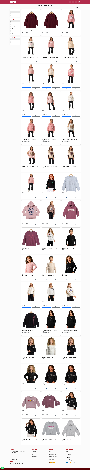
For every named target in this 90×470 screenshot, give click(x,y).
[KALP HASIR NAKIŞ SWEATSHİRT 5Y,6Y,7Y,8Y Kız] (31, 73)
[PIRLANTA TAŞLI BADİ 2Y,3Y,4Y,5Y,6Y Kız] (71, 237)
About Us (50, 451)
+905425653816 (13, 458)
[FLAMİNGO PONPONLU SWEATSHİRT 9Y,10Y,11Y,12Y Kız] (31, 183)
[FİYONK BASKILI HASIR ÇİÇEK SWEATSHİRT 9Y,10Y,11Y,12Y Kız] (71, 128)
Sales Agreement (52, 452)
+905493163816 (13, 457)
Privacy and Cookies (52, 454)
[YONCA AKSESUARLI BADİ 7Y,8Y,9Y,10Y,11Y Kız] (31, 346)
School (55, 1)
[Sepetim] (79, 2)
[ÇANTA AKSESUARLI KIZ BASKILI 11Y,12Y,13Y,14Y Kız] (51, 210)
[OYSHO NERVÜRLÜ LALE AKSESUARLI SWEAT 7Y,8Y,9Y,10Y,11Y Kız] (51, 183)
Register (27, 33)
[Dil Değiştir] (70, 2)
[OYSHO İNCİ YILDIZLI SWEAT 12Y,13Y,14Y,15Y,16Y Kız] (71, 401)
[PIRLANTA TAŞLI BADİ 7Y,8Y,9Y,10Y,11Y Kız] (51, 264)
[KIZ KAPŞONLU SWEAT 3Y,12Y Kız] (71, 210)
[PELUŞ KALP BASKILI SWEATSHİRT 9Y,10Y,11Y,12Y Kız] (51, 155)
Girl (40, 1)
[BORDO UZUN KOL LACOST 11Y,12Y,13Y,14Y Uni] (31, 19)
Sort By (77, 7)
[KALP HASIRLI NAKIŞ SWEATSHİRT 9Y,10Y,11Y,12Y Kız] (71, 46)
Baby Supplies (49, 1)
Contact (50, 457)
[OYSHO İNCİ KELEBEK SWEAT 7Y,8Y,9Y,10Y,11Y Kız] (51, 319)
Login (36, 33)
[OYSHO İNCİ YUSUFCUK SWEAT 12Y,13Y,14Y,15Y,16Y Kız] (51, 374)
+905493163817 (13, 455)
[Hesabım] (76, 2)
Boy (44, 1)
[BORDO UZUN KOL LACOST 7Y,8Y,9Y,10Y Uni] (51, 19)
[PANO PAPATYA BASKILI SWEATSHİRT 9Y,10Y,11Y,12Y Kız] (31, 101)
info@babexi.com (14, 459)
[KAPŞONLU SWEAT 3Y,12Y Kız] (71, 428)
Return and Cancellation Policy (54, 456)
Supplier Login (51, 459)
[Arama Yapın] (73, 2)
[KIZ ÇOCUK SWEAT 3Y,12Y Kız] (31, 401)
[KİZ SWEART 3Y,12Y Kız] (31, 210)
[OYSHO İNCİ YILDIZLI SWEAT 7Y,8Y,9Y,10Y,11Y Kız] (31, 428)
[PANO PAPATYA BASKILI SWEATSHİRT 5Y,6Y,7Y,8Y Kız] (51, 101)
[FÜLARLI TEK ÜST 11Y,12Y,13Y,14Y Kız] (51, 292)
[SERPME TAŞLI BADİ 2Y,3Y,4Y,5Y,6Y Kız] (71, 264)
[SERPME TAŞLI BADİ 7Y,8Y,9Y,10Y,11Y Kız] (31, 264)
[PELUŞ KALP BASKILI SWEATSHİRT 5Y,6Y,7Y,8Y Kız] (71, 155)
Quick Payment (68, 454)
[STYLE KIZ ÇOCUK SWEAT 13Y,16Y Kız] (31, 319)
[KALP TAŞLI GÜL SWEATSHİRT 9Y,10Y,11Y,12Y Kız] (71, 101)
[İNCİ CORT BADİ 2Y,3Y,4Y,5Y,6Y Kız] (31, 374)
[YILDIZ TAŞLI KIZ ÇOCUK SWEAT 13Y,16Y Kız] (71, 183)
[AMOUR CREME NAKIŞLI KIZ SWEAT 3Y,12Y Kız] (51, 428)
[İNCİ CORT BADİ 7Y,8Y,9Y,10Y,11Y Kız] (51, 346)
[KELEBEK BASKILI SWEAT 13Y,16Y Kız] (31, 237)
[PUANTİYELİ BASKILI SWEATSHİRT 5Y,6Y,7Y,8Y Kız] (71, 19)
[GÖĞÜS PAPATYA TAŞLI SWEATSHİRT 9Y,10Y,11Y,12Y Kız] (51, 73)
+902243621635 (13, 454)
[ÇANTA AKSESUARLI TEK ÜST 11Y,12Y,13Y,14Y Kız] (51, 237)
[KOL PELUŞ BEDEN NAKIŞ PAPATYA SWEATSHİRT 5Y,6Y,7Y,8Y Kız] (51, 128)
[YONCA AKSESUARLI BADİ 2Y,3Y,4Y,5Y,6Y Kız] (71, 346)
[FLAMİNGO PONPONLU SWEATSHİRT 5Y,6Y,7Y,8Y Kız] (51, 46)
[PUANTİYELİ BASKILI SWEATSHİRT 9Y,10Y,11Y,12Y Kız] (31, 46)
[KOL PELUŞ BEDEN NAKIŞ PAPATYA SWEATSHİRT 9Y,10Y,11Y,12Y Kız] (31, 128)
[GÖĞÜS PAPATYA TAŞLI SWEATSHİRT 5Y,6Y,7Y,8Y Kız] (71, 73)
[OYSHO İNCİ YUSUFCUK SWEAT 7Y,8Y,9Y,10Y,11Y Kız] (71, 374)
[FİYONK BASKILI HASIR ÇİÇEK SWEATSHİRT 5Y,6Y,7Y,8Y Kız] (31, 155)
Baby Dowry (35, 1)
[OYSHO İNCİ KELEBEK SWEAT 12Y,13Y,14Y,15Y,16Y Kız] (71, 319)
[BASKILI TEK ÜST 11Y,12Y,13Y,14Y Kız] (31, 292)
